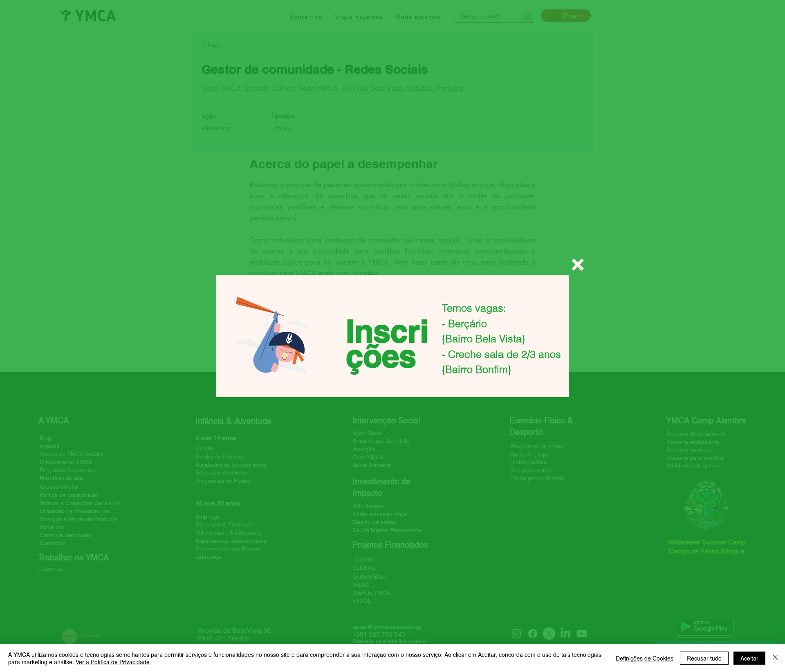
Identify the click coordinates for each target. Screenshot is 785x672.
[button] (578, 264)
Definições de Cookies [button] (644, 658)
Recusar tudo (704, 658)
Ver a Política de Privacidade (113, 662)
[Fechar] (775, 658)
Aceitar (749, 658)
